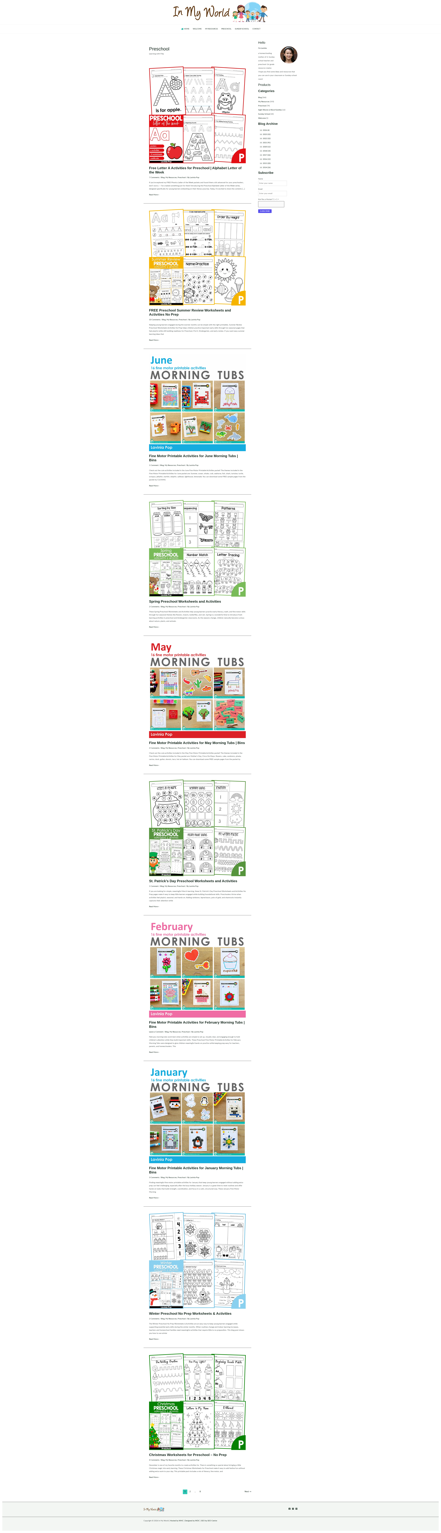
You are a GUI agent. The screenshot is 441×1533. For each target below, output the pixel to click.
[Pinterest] (296, 1509)
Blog (163, 177)
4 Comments (154, 1460)
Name (260, 179)
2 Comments (154, 607)
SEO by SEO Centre (209, 1521)
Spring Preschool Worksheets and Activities (185, 601)
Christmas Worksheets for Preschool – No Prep (188, 1455)
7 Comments (154, 177)
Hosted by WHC (176, 1521)
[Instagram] (293, 1509)
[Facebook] (289, 1509)
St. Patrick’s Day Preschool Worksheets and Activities (193, 881)
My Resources (171, 177)
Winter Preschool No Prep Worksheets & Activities (190, 1313)
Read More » (154, 195)
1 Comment (153, 465)
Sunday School (264, 114)
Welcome (262, 118)
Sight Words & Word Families (270, 110)
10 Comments (154, 320)
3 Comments (154, 1177)
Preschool (182, 177)
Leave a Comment (156, 1032)
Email (260, 189)
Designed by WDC (192, 1521)
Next (248, 1492)
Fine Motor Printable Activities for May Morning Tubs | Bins (197, 743)
